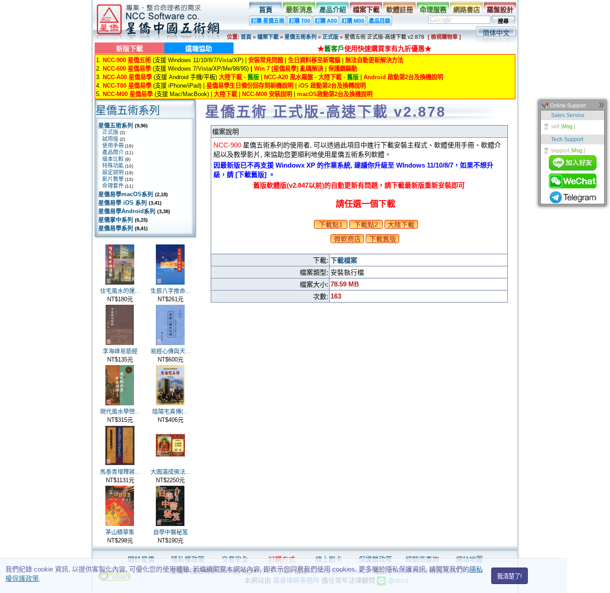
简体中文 (496, 33)
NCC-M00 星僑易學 (128, 94)
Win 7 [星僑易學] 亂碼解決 (288, 68)
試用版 (110, 139)
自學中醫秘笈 (170, 532)
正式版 (330, 37)
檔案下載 (366, 9)
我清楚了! (509, 576)
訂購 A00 (326, 21)
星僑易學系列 (115, 228)
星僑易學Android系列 (126, 211)
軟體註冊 (399, 9)
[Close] (601, 107)
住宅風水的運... (120, 290)
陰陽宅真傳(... (170, 411)
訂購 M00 (353, 21)
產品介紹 (332, 9)
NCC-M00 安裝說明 (267, 94)
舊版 (253, 77)
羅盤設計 (500, 9)
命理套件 (113, 186)
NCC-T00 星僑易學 (127, 85)
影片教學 (113, 179)
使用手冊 (113, 146)
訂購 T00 (299, 21)
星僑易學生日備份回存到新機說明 (249, 85)
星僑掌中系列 (115, 219)
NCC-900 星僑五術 (127, 60)
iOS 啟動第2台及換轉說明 (332, 85)
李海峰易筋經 (120, 351)
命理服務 (433, 9)
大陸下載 (230, 77)
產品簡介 (113, 152)
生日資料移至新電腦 (314, 60)
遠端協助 (198, 48)
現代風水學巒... (120, 411)
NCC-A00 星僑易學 (127, 77)
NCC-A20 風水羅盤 (288, 77)
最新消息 (299, 9)
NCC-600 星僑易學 (127, 68)
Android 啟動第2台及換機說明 (403, 77)
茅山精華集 (119, 532)
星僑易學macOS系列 (125, 194)
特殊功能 (113, 166)
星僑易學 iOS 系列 (122, 202)
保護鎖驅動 (342, 68)
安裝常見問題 (265, 60)
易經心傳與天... (170, 351)
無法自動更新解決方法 (374, 60)
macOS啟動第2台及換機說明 (334, 94)
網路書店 (466, 9)
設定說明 (113, 172)
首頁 (265, 9)
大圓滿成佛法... (170, 471)
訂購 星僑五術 (267, 21)
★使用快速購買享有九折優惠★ (374, 48)
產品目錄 (379, 21)
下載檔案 (343, 260)
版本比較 (113, 159)
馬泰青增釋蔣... (120, 471)
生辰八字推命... (170, 290)
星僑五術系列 (300, 37)
